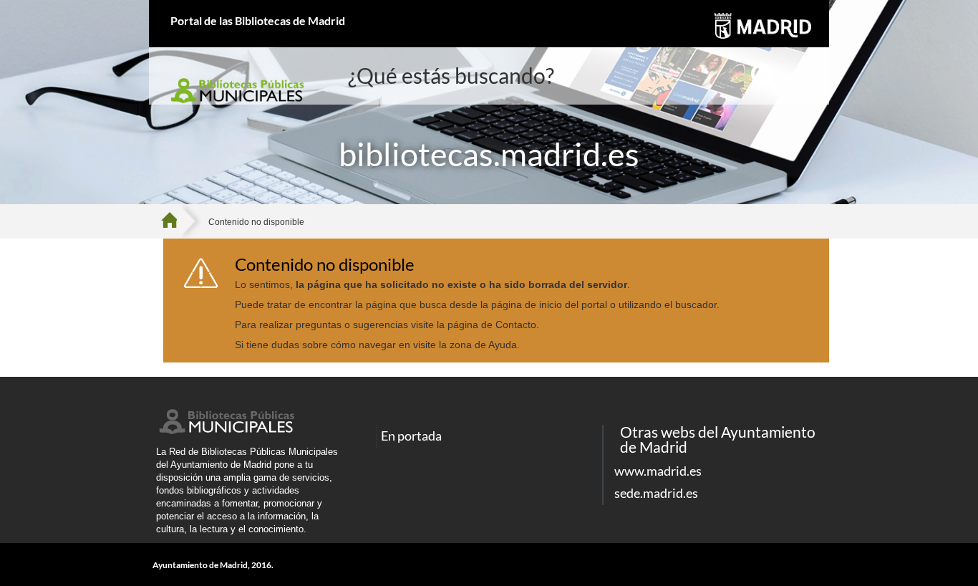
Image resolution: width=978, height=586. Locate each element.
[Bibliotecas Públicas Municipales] (225, 430)
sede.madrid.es (656, 493)
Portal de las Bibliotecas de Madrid (257, 20)
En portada (411, 436)
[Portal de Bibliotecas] (174, 221)
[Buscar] (764, 77)
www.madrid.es (658, 471)
